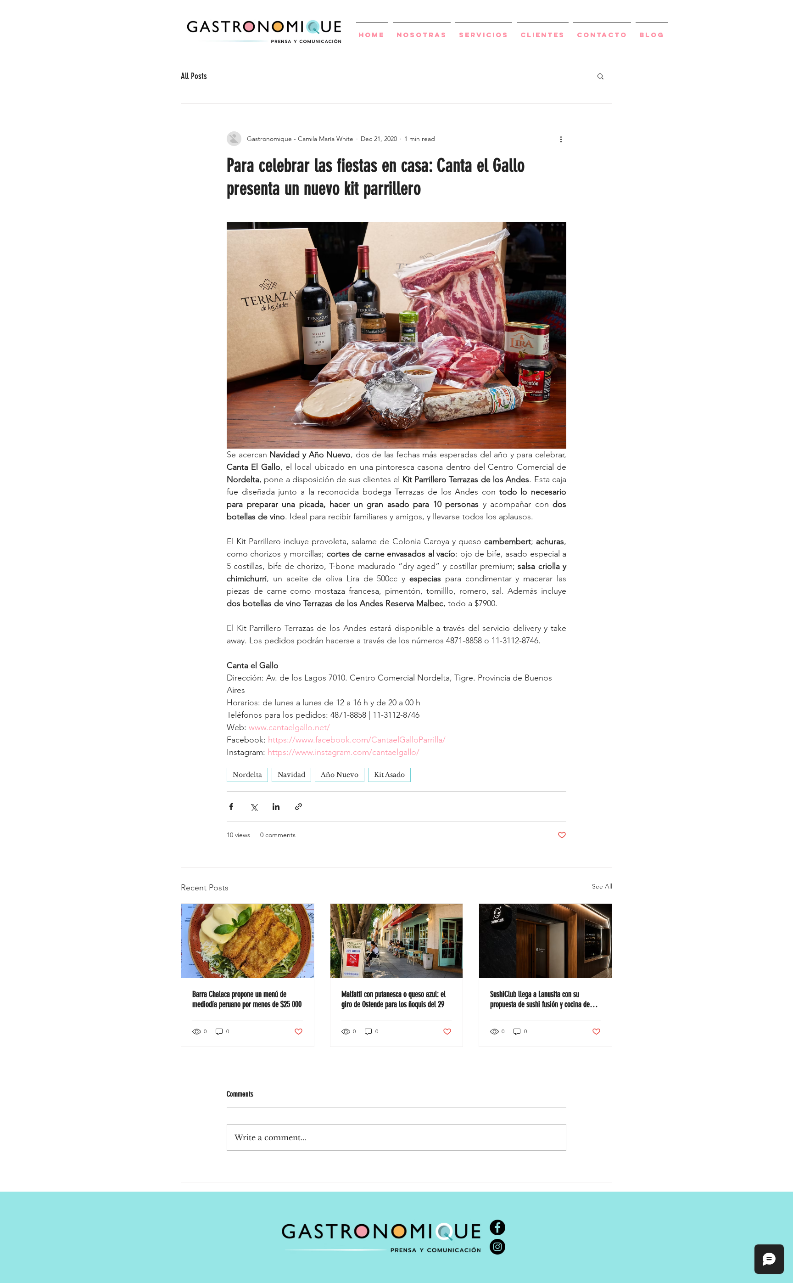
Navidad (291, 775)
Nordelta (247, 775)
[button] (600, 75)
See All (602, 886)
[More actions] (560, 138)
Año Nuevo (339, 775)
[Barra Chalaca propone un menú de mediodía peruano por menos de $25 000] (247, 941)
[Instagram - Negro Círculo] (497, 1247)
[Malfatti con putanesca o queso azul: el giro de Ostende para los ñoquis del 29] (396, 941)
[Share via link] (298, 806)
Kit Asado (389, 775)
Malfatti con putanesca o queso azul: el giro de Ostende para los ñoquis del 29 (393, 999)
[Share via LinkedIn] (276, 806)
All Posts (194, 76)
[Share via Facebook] (231, 806)
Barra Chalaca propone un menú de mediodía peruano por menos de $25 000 (247, 999)
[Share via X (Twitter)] (253, 806)
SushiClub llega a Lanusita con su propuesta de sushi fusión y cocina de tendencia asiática (540, 999)
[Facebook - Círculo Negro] (497, 1227)
